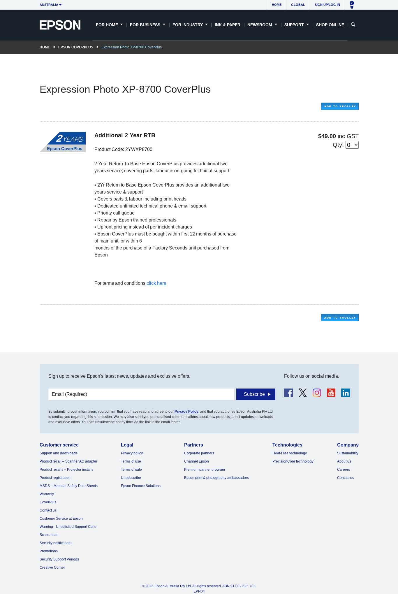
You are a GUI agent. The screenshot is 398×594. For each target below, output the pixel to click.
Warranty (47, 494)
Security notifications (56, 543)
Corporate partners (199, 453)
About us (344, 461)
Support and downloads (59, 453)
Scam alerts (49, 535)
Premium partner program (204, 470)
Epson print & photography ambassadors (216, 478)
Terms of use (131, 461)
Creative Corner (52, 567)
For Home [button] (107, 24)
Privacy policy (132, 453)
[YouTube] (331, 393)
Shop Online (330, 24)
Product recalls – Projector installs (66, 470)
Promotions (49, 551)
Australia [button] (49, 4)
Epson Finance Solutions (141, 486)
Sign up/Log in (327, 4)
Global (298, 4)
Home (276, 4)
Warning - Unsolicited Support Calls (68, 527)
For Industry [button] (188, 24)
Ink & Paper (227, 24)
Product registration (55, 478)
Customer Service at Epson (61, 518)
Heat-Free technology (289, 453)
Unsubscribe (131, 478)
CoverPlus (48, 502)
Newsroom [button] (260, 24)
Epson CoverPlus (75, 47)
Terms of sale (131, 470)
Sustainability (347, 453)
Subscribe (254, 394)
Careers (343, 470)
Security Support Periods (59, 559)
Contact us (48, 510)
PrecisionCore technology (293, 461)
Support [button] (294, 24)
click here (156, 283)
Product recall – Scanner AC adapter (68, 461)
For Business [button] (145, 24)
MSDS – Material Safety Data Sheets (69, 486)
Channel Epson (196, 461)
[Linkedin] (345, 393)
